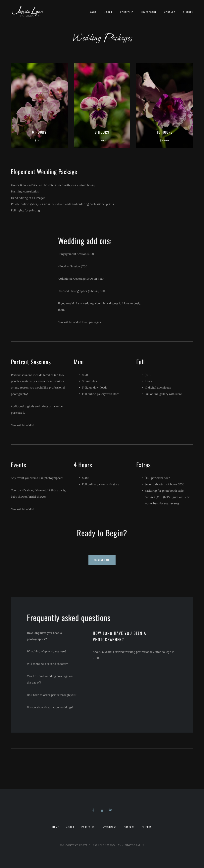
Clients (188, 12)
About (108, 12)
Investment (148, 12)
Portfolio (126, 12)
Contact (169, 12)
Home (93, 12)
